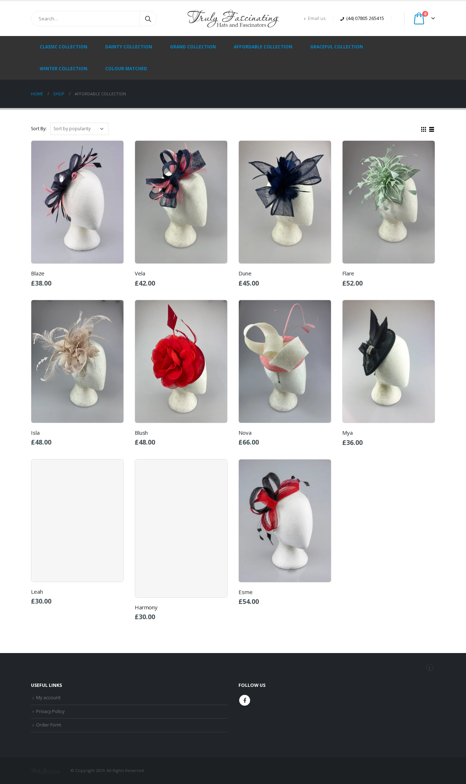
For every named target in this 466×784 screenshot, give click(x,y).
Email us (317, 18)
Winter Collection (63, 68)
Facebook (244, 700)
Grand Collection (193, 47)
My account (48, 698)
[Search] (148, 18)
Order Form (48, 725)
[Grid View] (423, 128)
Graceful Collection (336, 47)
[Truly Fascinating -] (233, 18)
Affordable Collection (263, 47)
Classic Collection (63, 47)
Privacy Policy (50, 711)
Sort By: (39, 129)
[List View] (432, 128)
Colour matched (126, 68)
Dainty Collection (128, 47)
